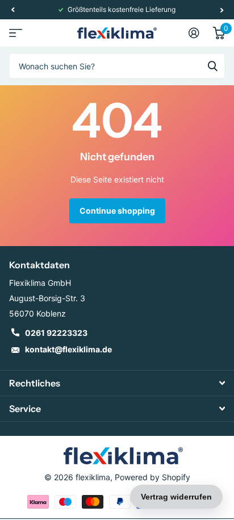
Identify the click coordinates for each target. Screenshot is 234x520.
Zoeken (212, 65)
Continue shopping (117, 210)
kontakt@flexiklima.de (68, 349)
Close (117, 383)
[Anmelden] (194, 33)
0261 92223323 (56, 333)
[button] (12, 9)
